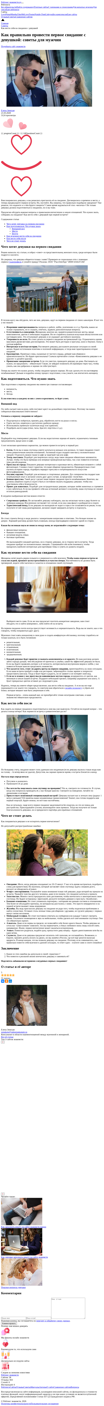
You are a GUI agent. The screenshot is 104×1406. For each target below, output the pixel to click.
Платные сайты (41, 7)
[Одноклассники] (6, 981)
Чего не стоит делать (16, 241)
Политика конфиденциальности (16, 1403)
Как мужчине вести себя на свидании (23, 236)
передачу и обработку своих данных (53, 1321)
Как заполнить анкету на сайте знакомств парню (23, 1227)
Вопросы (75, 1387)
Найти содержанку (25, 7)
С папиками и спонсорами (60, 7)
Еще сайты (72, 14)
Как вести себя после (16, 238)
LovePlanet (6, 14)
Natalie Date (40, 14)
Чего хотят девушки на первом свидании (25, 224)
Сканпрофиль (15, 262)
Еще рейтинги (12, 9)
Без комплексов (60, 14)
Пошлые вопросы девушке (13, 1287)
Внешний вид (18, 229)
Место (15, 231)
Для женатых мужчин (83, 7)
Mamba (14, 14)
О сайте (50, 1387)
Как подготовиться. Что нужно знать (23, 226)
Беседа (15, 233)
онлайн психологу (73, 688)
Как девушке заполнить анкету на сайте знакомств (24, 1257)
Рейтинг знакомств (10, 1375)
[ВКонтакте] (2, 981)
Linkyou (49, 14)
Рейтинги (5, 1387)
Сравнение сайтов (24, 17)
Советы (12, 17)
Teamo (32, 14)
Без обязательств (8, 7)
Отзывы (5, 17)
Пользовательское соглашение (45, 1403)
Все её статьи (7, 1037)
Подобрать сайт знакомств (13, 46)
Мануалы (35, 1387)
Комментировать (9, 1323)
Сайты (13, 1387)
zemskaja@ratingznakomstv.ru (14, 1032)
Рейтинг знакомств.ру (11, 2)
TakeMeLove (23, 14)
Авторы (43, 1387)
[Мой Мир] (10, 981)
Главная (4, 23)
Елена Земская (7, 110)
